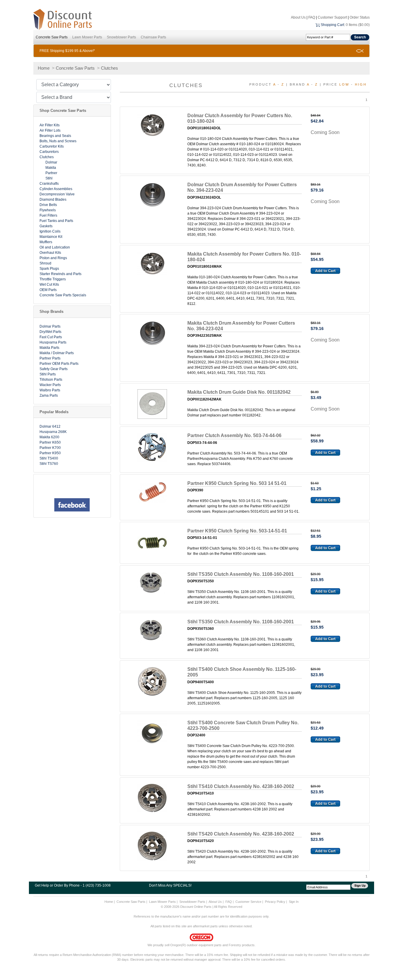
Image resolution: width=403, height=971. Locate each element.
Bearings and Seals (55, 136)
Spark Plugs (49, 269)
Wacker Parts (50, 385)
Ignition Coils (50, 231)
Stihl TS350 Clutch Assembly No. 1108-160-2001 (240, 574)
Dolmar (51, 162)
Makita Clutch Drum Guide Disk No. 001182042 (239, 392)
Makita (50, 168)
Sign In (294, 901)
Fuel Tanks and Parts (56, 221)
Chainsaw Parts (153, 37)
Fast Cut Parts (51, 337)
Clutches (109, 68)
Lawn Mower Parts (87, 37)
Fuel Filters (48, 215)
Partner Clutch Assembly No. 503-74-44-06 (234, 435)
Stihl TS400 (49, 458)
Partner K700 (50, 448)
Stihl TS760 (49, 464)
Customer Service (248, 901)
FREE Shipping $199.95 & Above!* (67, 51)
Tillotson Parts (51, 379)
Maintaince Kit (51, 237)
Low (344, 84)
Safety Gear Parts (54, 369)
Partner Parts (50, 358)
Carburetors (49, 152)
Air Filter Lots (50, 130)
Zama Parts (49, 395)
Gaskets (46, 226)
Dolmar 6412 (50, 426)
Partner (51, 173)
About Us (298, 17)
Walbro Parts (50, 390)
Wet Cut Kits (49, 284)
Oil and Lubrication (55, 247)
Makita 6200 (49, 437)
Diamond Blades (53, 199)
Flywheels (48, 210)
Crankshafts (49, 184)
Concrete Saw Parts (52, 37)
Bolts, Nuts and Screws (58, 141)
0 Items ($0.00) (358, 25)
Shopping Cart (332, 25)
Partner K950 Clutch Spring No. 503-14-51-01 (237, 530)
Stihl (49, 178)
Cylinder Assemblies (56, 189)
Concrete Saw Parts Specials (63, 295)
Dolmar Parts (50, 326)
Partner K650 (50, 442)
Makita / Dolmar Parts (57, 353)
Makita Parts (49, 348)
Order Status (360, 17)
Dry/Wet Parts (50, 332)
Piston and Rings (53, 258)
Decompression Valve (57, 194)
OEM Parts (48, 290)
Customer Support (332, 17)
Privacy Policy (275, 901)
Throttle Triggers (53, 279)
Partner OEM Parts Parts (59, 364)
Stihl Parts (48, 374)
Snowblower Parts (121, 37)
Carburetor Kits (52, 146)
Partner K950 (50, 453)
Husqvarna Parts (53, 342)
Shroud (45, 263)
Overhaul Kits (50, 253)
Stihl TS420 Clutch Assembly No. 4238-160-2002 (240, 833)
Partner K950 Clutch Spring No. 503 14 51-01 (236, 483)
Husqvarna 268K (53, 432)
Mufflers (46, 242)
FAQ (311, 17)
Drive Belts (48, 205)
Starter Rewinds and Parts (60, 274)
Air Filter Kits (50, 125)
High (361, 84)
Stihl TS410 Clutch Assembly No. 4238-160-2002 (240, 786)
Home (44, 68)
